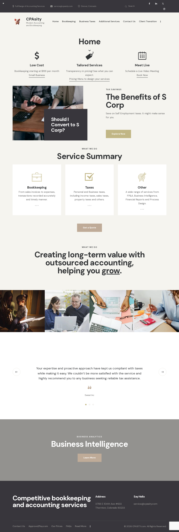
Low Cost (37, 65)
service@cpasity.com (145, 503)
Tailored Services (89, 65)
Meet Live (142, 65)
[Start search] (126, 6)
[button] (16, 372)
